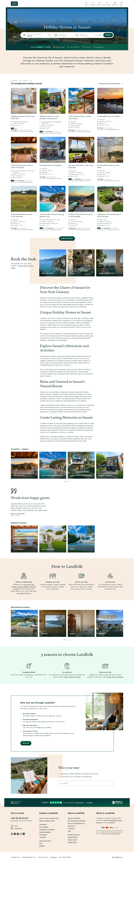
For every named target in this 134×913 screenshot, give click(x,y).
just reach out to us (24, 593)
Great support (99, 47)
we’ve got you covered (115, 677)
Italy (20, 80)
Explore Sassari (67, 238)
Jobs (69, 831)
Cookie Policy (72, 842)
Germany (33, 587)
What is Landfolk (105, 813)
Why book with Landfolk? (77, 821)
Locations (42, 837)
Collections (43, 834)
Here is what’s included (72, 677)
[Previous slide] (13, 100)
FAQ (15, 826)
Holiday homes (14, 80)
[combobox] (36, 35)
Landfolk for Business (47, 829)
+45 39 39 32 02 (19, 818)
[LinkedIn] (24, 834)
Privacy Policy (72, 840)
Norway (19, 587)
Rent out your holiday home (49, 818)
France (14, 587)
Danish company (60, 47)
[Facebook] (15, 834)
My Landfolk (43, 827)
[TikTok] (21, 834)
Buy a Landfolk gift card (76, 823)
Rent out (99, 5)
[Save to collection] (33, 90)
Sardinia (25, 80)
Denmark (27, 584)
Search (108, 35)
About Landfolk (76, 813)
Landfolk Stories (45, 832)
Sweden (26, 587)
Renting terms (73, 837)
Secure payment (45, 841)
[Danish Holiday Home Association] (117, 802)
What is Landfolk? (74, 818)
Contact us (18, 828)
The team (71, 828)
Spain (17, 589)
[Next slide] (34, 100)
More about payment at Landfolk (111, 833)
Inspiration (93, 5)
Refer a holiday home (46, 821)
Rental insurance (74, 834)
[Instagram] (12, 834)
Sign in (121, 5)
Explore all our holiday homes (109, 83)
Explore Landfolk (48, 813)
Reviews (42, 846)
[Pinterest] (18, 834)
